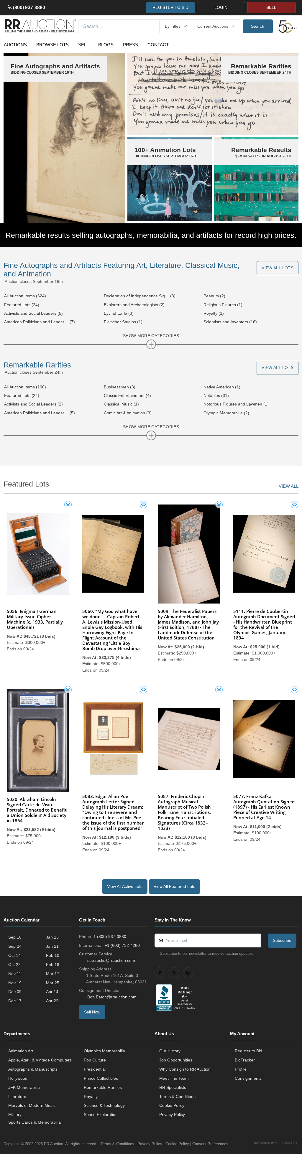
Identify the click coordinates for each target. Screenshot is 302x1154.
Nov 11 (14, 973)
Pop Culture (95, 1060)
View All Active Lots (124, 886)
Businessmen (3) (119, 387)
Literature (17, 1096)
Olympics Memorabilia (104, 1051)
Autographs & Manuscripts (33, 1069)
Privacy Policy (172, 1114)
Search (257, 26)
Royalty (91, 1096)
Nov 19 (15, 982)
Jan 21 (52, 946)
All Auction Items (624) (25, 296)
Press (130, 44)
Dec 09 (15, 991)
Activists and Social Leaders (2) (33, 404)
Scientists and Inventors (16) (230, 321)
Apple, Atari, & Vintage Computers (40, 1060)
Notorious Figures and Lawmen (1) (236, 404)
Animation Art (20, 1051)
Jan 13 (52, 937)
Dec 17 (15, 1000)
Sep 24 (15, 946)
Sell (83, 44)
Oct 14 (14, 955)
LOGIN (220, 7)
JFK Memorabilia (24, 1087)
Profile (241, 1069)
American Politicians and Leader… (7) (39, 321)
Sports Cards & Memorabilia (34, 1122)
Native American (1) (221, 387)
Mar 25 (52, 982)
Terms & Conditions (177, 1096)
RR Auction (53, 1144)
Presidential (95, 1069)
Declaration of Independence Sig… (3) (139, 296)
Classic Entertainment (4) (127, 395)
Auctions (15, 44)
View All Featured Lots (174, 886)
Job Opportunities (175, 1060)
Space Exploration (101, 1114)
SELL (271, 7)
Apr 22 (52, 1000)
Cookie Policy (171, 1105)
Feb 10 (52, 955)
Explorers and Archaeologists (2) (134, 304)
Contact (158, 44)
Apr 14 (52, 991)
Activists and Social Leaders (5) (33, 313)
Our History (169, 1051)
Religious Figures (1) (222, 304)
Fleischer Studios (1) (123, 321)
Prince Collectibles (101, 1078)
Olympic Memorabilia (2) (226, 413)
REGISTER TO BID (170, 7)
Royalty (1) (213, 313)
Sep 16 (15, 937)
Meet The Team (174, 1078)
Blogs (106, 44)
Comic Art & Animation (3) (128, 413)
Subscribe (282, 940)
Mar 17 (52, 973)
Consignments (248, 1078)
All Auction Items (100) (25, 387)
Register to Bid (248, 1051)
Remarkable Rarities (37, 365)
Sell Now (92, 1012)
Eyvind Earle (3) (119, 313)
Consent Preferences (210, 1144)
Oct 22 (14, 964)
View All (288, 486)
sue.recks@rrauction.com (111, 960)
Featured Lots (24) (21, 304)
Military (15, 1114)
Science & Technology (104, 1105)
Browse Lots (52, 44)
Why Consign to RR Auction (185, 1069)
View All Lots (277, 268)
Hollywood (17, 1078)
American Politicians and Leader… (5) (39, 413)
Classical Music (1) (121, 404)
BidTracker (245, 1060)
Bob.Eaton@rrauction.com (112, 997)
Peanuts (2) (214, 296)
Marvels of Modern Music (31, 1105)
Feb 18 (52, 964)
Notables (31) (216, 395)
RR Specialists (172, 1087)
